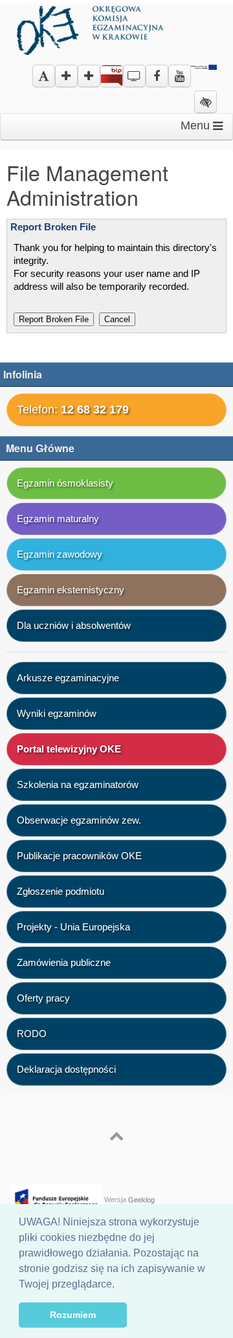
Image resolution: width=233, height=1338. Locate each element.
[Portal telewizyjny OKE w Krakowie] (134, 71)
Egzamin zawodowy (59, 554)
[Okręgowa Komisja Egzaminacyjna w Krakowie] (91, 28)
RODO (32, 1033)
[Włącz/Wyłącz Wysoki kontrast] (205, 102)
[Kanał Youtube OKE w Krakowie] (179, 71)
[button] (119, 1285)
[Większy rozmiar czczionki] (66, 76)
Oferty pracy (43, 998)
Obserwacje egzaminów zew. (79, 820)
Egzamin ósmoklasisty (65, 482)
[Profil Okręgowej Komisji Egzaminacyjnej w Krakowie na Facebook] (157, 71)
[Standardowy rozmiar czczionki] (43, 76)
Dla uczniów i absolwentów (74, 625)
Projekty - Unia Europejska (73, 926)
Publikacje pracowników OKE (79, 855)
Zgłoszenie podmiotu (60, 891)
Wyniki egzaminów (56, 713)
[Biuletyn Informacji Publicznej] (111, 78)
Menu (197, 125)
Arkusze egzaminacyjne (68, 677)
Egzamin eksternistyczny (70, 589)
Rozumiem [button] (73, 1315)
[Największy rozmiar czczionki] (89, 76)
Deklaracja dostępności (66, 1069)
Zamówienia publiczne (64, 962)
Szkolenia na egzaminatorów (78, 784)
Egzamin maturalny (58, 518)
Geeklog (141, 1199)
